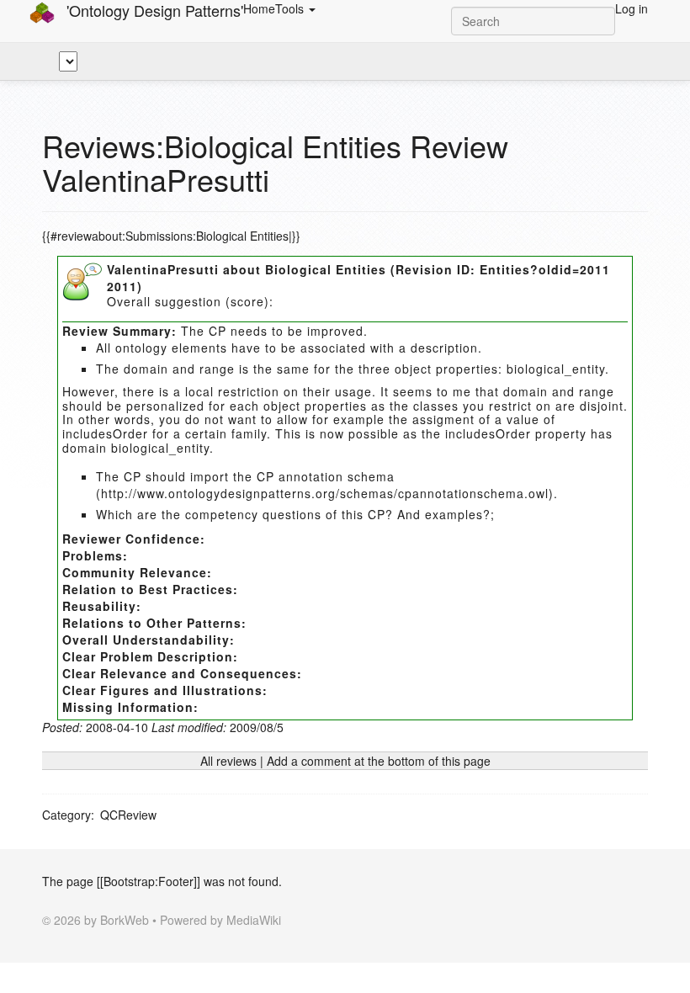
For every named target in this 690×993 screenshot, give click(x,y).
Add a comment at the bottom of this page (379, 760)
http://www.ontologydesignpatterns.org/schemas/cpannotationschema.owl (325, 493)
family (249, 433)
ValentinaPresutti (163, 269)
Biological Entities (325, 269)
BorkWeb (124, 919)
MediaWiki (253, 919)
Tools (291, 8)
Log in (631, 8)
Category (66, 814)
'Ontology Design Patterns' (152, 10)
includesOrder (105, 433)
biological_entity (556, 368)
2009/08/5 (257, 727)
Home (259, 8)
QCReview (128, 814)
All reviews (228, 760)
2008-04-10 (117, 727)
